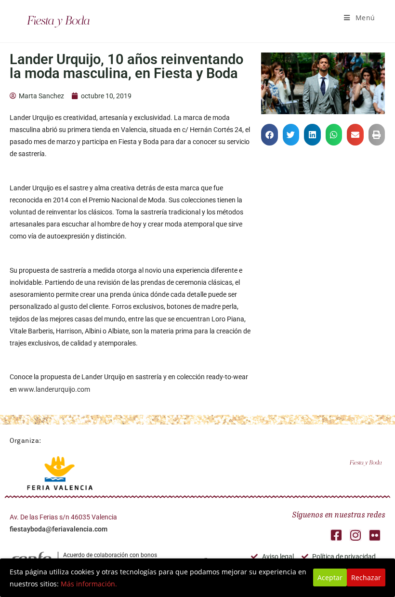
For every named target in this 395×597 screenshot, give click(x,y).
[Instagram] (355, 535)
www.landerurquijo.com (54, 389)
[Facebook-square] (336, 535)
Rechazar (366, 577)
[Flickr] (375, 535)
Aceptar (329, 577)
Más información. (89, 583)
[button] (269, 135)
